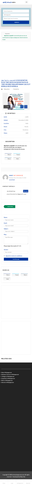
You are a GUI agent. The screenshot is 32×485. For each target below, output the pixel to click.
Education (7, 33)
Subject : (6, 228)
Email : (5, 223)
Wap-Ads (22, 476)
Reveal (26, 191)
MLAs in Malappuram (7, 380)
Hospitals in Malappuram (8, 378)
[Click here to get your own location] (27, 18)
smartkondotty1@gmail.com (16, 194)
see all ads (12, 179)
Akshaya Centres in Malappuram (10, 374)
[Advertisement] (16, 60)
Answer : (6, 249)
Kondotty (16, 89)
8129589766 (11, 191)
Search (17, 22)
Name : (6, 217)
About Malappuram (6, 372)
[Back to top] (27, 475)
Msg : (5, 234)
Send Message (16, 259)
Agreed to (14, 256)
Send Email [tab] (10, 206)
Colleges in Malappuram (7, 376)
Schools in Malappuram (7, 382)
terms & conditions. (17, 256)
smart (11, 175)
